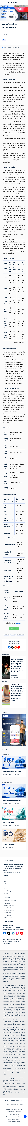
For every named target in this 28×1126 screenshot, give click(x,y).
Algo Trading (7, 915)
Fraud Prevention (14, 1114)
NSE (11, 1104)
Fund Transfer (8, 908)
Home (3, 47)
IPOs (4, 39)
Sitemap (8, 1109)
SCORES (10, 975)
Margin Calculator (9, 905)
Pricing (5, 888)
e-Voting (7, 1104)
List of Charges (8, 891)
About (5, 879)
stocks (13, 634)
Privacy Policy (11, 1111)
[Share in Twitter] (12, 647)
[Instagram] (17, 933)
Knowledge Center (9, 910)
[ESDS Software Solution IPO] (14, 762)
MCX (18, 1104)
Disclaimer (18, 1111)
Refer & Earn (7, 912)
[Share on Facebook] (9, 647)
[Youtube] (21, 933)
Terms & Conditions (16, 1109)
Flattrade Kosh (14, 2)
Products (6, 886)
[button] (3, 2)
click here (18, 623)
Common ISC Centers (14, 1119)
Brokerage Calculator (10, 900)
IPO (5, 883)
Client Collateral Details (14, 1121)
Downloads (7, 903)
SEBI (14, 1106)
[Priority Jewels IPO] (14, 835)
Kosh (5, 881)
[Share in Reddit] (15, 647)
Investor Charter (8, 917)
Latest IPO (6, 634)
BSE (14, 1104)
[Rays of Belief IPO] (14, 813)
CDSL (21, 1104)
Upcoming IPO (20, 634)
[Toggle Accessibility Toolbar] (25, 1116)
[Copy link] (18, 647)
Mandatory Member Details (14, 1117)
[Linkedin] (13, 933)
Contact (6, 893)
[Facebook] (4, 933)
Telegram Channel (13, 939)
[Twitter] (8, 933)
